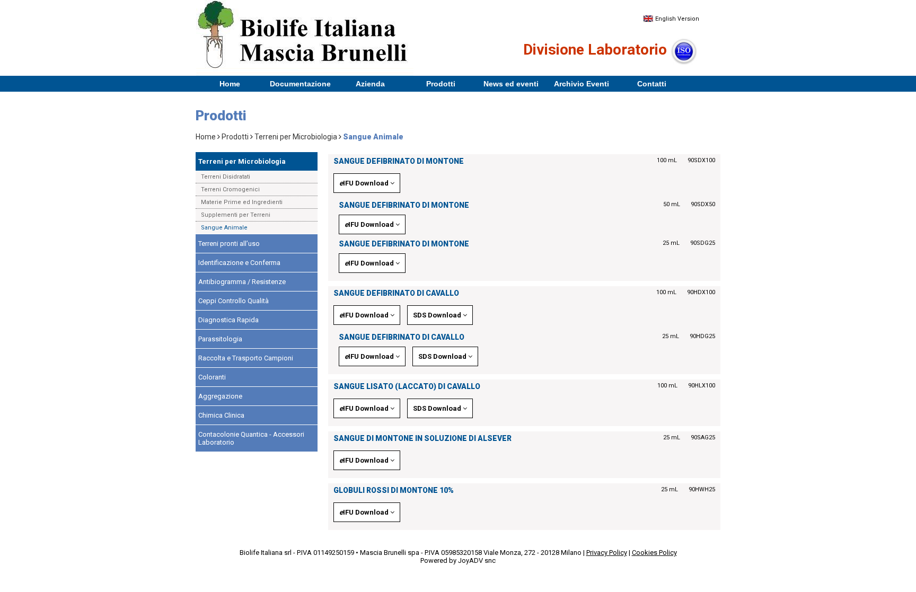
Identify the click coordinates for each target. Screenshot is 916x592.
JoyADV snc (477, 560)
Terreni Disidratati (225, 176)
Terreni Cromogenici (230, 189)
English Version (676, 18)
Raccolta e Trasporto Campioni (245, 358)
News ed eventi (511, 83)
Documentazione (300, 83)
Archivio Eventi (581, 83)
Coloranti (212, 377)
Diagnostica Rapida (228, 320)
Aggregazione (220, 396)
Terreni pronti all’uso (229, 244)
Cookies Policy (654, 552)
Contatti (651, 83)
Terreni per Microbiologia (295, 136)
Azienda (370, 83)
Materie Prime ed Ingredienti (242, 202)
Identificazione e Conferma (239, 263)
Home (229, 83)
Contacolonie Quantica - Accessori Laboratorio (251, 438)
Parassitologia (220, 339)
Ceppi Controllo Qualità (233, 301)
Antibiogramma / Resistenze (242, 282)
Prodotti (440, 83)
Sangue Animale (224, 227)
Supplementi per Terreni (235, 214)
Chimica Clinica (221, 415)
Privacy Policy (606, 552)
